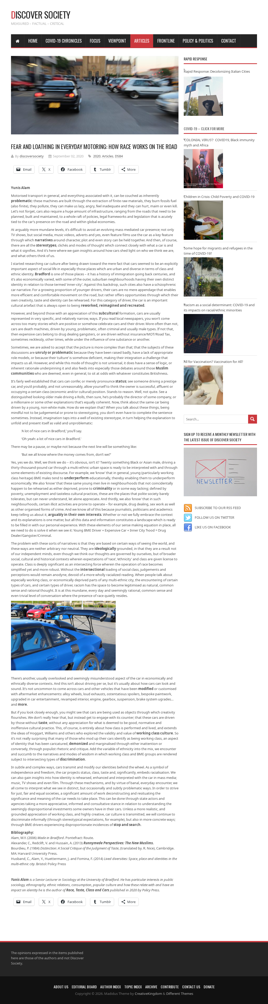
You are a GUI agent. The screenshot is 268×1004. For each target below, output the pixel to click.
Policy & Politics (198, 41)
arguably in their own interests (74, 514)
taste (42, 722)
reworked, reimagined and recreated (112, 305)
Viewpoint (117, 41)
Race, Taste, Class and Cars (87, 890)
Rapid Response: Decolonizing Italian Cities (217, 71)
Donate (209, 986)
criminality (102, 488)
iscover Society (40, 14)
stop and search (127, 824)
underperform (76, 478)
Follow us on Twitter (214, 517)
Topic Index (133, 986)
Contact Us (191, 986)
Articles (141, 41)
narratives (44, 240)
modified (145, 688)
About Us (61, 986)
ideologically (105, 548)
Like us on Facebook (213, 527)
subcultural (109, 313)
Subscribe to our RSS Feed (218, 507)
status (120, 381)
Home (32, 41)
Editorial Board (84, 986)
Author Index (110, 986)
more (22, 704)
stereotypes (46, 245)
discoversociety (32, 156)
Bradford (42, 274)
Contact (228, 41)
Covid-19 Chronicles (64, 41)
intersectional (92, 569)
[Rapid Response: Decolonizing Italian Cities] (203, 96)
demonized (78, 743)
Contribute (170, 986)
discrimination (72, 759)
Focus (95, 41)
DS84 (119, 156)
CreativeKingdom (148, 993)
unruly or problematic (54, 352)
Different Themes (179, 993)
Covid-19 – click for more (204, 128)
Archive (151, 986)
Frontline (166, 41)
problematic (21, 200)
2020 (96, 156)
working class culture (154, 733)
